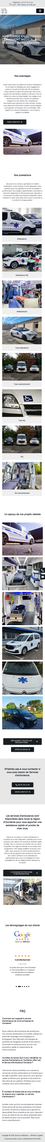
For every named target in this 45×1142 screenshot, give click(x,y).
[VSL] (22, 439)
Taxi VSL (21, 420)
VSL (22, 457)
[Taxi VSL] (22, 403)
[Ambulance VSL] (22, 258)
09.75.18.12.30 (27, 2)
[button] (16, 986)
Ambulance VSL (22, 275)
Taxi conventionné (22, 384)
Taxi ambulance (22, 348)
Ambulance (22, 239)
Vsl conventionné (22, 493)
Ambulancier (22, 311)
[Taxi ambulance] (22, 330)
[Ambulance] (22, 221)
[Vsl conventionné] (22, 476)
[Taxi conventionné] (22, 367)
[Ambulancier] (22, 294)
